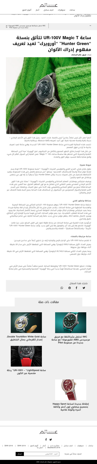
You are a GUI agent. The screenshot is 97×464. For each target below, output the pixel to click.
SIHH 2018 (8, 445)
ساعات (72, 10)
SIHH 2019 (21, 445)
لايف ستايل (48, 10)
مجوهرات (61, 10)
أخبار (37, 10)
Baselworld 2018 (54, 447)
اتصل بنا (40, 447)
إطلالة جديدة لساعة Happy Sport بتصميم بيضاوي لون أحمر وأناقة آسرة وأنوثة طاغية (71, 407)
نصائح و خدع (54, 445)
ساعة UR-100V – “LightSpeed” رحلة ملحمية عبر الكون (26, 371)
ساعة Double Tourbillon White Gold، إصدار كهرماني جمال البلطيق (26, 338)
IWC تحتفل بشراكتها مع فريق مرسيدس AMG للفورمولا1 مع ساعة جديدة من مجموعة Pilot (70, 340)
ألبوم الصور (26, 10)
